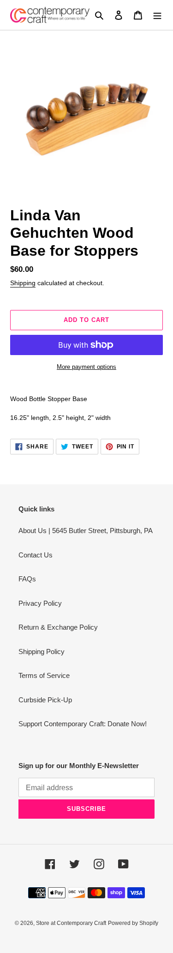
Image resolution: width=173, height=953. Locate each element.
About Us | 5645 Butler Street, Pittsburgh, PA (85, 530)
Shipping (23, 283)
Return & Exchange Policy (58, 627)
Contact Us (35, 555)
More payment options (86, 366)
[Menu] (157, 15)
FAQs (27, 579)
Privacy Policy (40, 603)
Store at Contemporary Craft (71, 923)
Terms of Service (44, 675)
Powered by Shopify (133, 923)
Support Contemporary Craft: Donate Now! (82, 724)
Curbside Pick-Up (45, 700)
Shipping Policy (41, 651)
